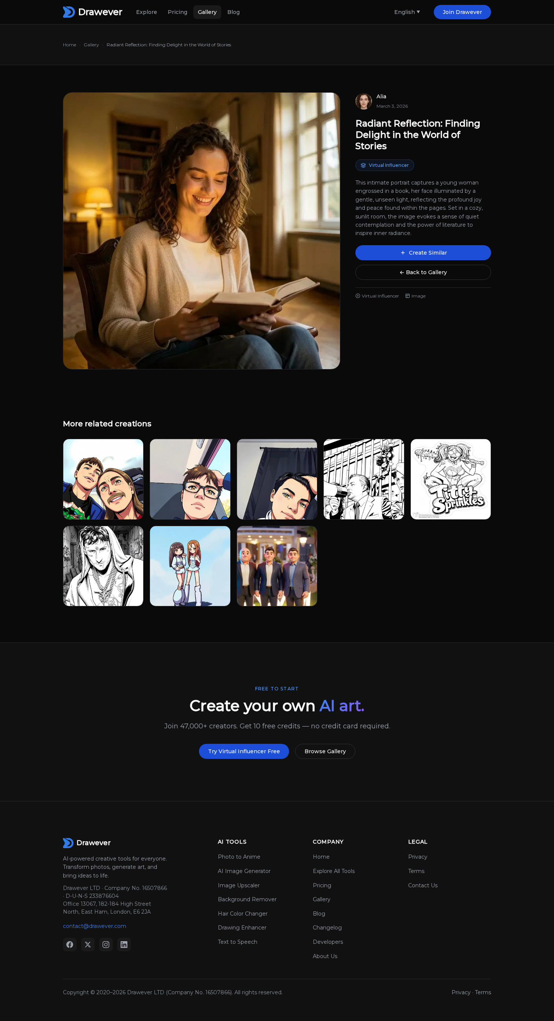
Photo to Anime (239, 856)
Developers (328, 942)
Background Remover (247, 899)
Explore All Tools (334, 871)
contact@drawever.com (94, 926)
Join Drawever (462, 12)
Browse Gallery (325, 751)
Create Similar (428, 252)
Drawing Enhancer (242, 927)
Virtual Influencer (389, 165)
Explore (146, 12)
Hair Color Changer (243, 913)
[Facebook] (70, 944)
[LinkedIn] (124, 944)
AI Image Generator (244, 871)
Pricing (177, 12)
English (404, 12)
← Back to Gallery (423, 272)
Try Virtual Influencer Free (244, 751)
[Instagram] (106, 944)
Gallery (207, 12)
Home (69, 44)
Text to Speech (237, 942)
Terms (416, 871)
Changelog (327, 927)
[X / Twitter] (88, 944)
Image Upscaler (239, 885)
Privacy (417, 856)
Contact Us (423, 885)
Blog (233, 12)
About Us (325, 956)
